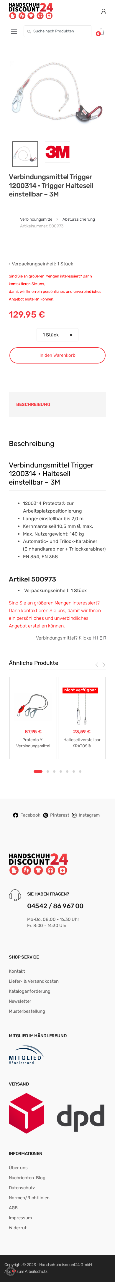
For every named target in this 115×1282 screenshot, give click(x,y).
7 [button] (80, 771)
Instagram (89, 815)
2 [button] (48, 771)
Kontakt (17, 971)
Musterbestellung (27, 1011)
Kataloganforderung (29, 991)
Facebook (30, 815)
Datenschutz (22, 1187)
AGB (13, 1207)
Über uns (18, 1167)
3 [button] (54, 771)
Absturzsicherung (79, 219)
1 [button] (38, 771)
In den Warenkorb (57, 355)
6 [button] (74, 771)
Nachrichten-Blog (27, 1177)
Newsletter (20, 1001)
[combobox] (57, 31)
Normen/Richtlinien (29, 1197)
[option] (57, 92)
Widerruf (18, 1227)
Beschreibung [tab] (33, 404)
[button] (10, 1271)
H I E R (99, 638)
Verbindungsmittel (36, 219)
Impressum (20, 1217)
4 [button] (61, 771)
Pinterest (59, 815)
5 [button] (67, 771)
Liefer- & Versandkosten (34, 981)
